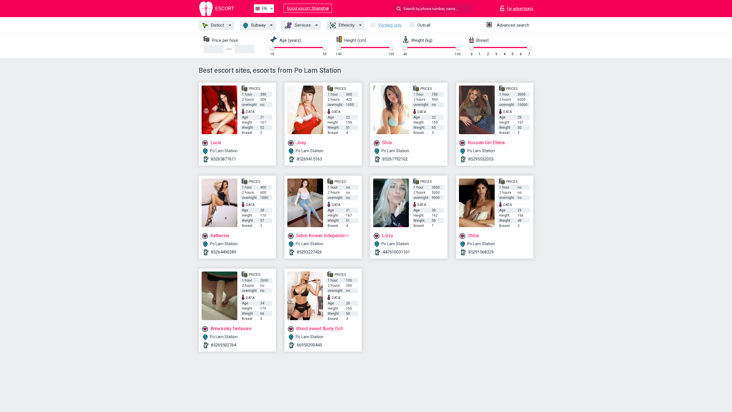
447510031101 (396, 252)
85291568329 (481, 252)
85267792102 (395, 159)
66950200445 (309, 345)
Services (302, 25)
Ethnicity (346, 25)
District (217, 25)
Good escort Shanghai (308, 8)
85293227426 (309, 252)
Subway (258, 25)
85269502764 (223, 345)
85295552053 (481, 159)
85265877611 (223, 159)
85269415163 (309, 159)
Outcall (423, 25)
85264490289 (223, 252)
